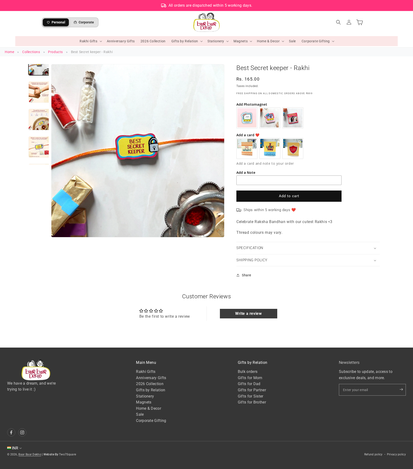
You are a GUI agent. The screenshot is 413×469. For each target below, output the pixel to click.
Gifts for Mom (250, 378)
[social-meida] (11, 432)
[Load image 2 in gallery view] (39, 92)
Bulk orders (247, 371)
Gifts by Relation (150, 390)
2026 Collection (149, 384)
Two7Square (67, 454)
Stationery (145, 396)
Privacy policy (396, 454)
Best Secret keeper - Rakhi (92, 52)
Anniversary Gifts (151, 378)
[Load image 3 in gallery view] (39, 119)
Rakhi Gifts (145, 371)
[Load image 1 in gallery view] (39, 64)
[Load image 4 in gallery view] (39, 147)
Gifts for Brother (252, 402)
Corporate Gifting (151, 420)
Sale (140, 414)
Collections (31, 52)
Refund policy (373, 454)
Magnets (143, 402)
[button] (90, 41)
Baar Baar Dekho (29, 454)
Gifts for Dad (249, 384)
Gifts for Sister (250, 396)
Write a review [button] (248, 313)
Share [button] (246, 275)
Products (55, 52)
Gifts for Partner (252, 390)
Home (9, 52)
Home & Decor (148, 408)
